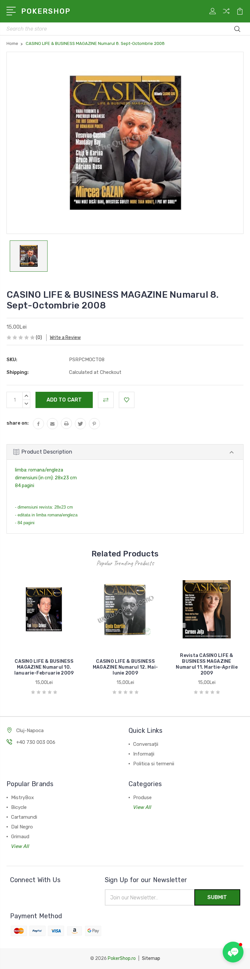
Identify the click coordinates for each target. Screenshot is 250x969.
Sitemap (151, 958)
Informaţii (143, 754)
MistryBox (22, 797)
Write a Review (65, 337)
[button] (233, 952)
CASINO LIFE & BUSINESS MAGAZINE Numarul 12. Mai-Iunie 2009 (125, 667)
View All (20, 846)
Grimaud (20, 836)
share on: (18, 423)
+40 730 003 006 (35, 742)
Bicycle (19, 807)
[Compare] (226, 14)
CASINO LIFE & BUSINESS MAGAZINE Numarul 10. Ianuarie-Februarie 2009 (44, 667)
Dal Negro (22, 827)
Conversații (145, 744)
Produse (142, 797)
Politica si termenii (153, 764)
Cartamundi (24, 817)
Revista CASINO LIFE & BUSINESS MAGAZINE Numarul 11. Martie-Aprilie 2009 (207, 664)
